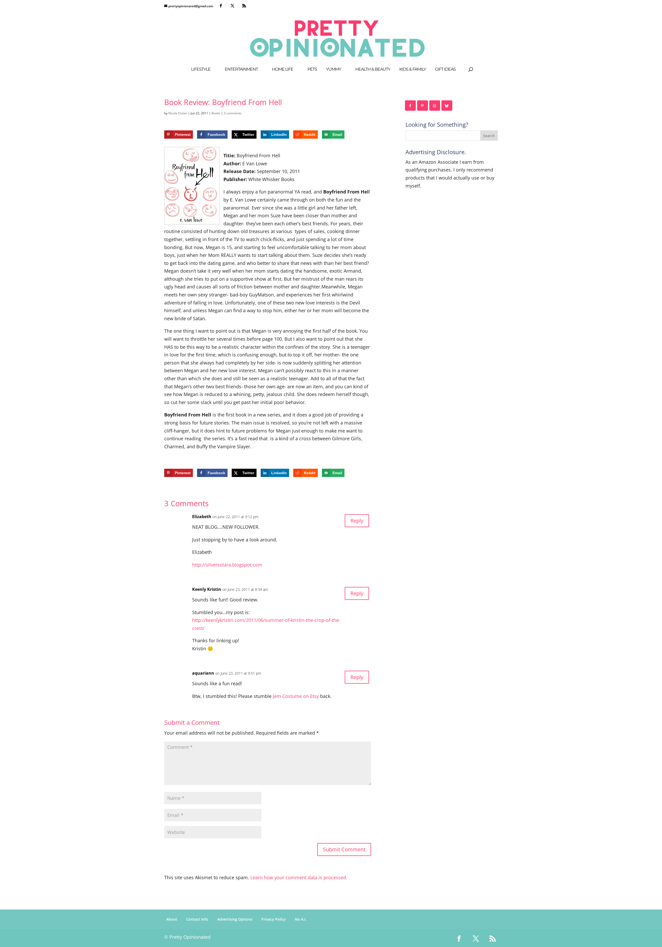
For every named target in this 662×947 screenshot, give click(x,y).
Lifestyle (200, 70)
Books (216, 113)
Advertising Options (234, 919)
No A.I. (300, 919)
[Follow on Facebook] (410, 105)
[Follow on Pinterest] (423, 105)
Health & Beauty (372, 70)
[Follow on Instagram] (435, 105)
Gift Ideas (445, 70)
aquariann (203, 673)
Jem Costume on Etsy (296, 696)
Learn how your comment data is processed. (298, 877)
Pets (312, 70)
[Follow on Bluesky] (447, 105)
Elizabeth (201, 516)
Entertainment (241, 70)
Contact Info (197, 919)
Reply (356, 520)
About (171, 919)
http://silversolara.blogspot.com (227, 565)
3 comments (233, 113)
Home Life (282, 70)
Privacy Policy (273, 919)
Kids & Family (412, 70)
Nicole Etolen (177, 113)
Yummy (333, 70)
